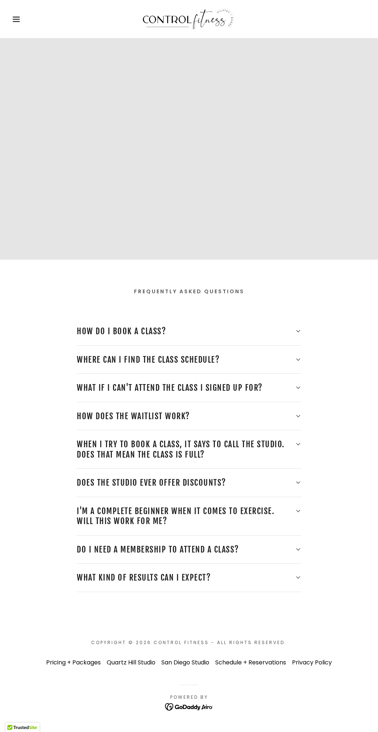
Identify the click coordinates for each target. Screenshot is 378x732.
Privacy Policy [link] (312, 662)
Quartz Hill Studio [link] (131, 662)
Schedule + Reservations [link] (250, 662)
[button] (19, 19)
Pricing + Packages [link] (73, 662)
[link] (188, 18)
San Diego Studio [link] (185, 662)
